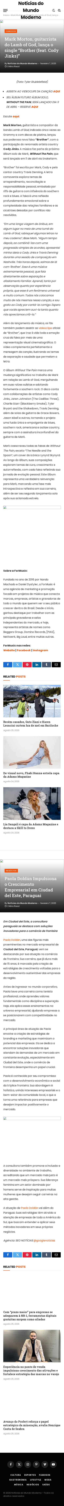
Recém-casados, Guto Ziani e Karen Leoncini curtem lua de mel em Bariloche (30, 723)
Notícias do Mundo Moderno (22, 63)
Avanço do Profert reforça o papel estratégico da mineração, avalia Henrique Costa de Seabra (31, 1425)
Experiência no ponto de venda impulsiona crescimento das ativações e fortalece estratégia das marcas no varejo (31, 1370)
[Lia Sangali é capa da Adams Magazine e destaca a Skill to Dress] (32, 803)
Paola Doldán (11, 940)
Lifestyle (35, 1479)
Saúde (46, 1484)
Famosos (11, 31)
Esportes (30, 1475)
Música (18, 1484)
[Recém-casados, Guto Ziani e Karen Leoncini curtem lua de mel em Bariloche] (32, 701)
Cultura (15, 1475)
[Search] (59, 10)
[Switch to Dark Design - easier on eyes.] (54, 10)
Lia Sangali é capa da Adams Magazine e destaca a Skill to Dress (30, 826)
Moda (47, 1479)
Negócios (11, 870)
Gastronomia (18, 1479)
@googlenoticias (44, 1240)
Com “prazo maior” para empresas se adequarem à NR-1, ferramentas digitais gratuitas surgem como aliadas (29, 1315)
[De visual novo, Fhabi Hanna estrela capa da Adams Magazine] (32, 752)
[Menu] (5, 10)
